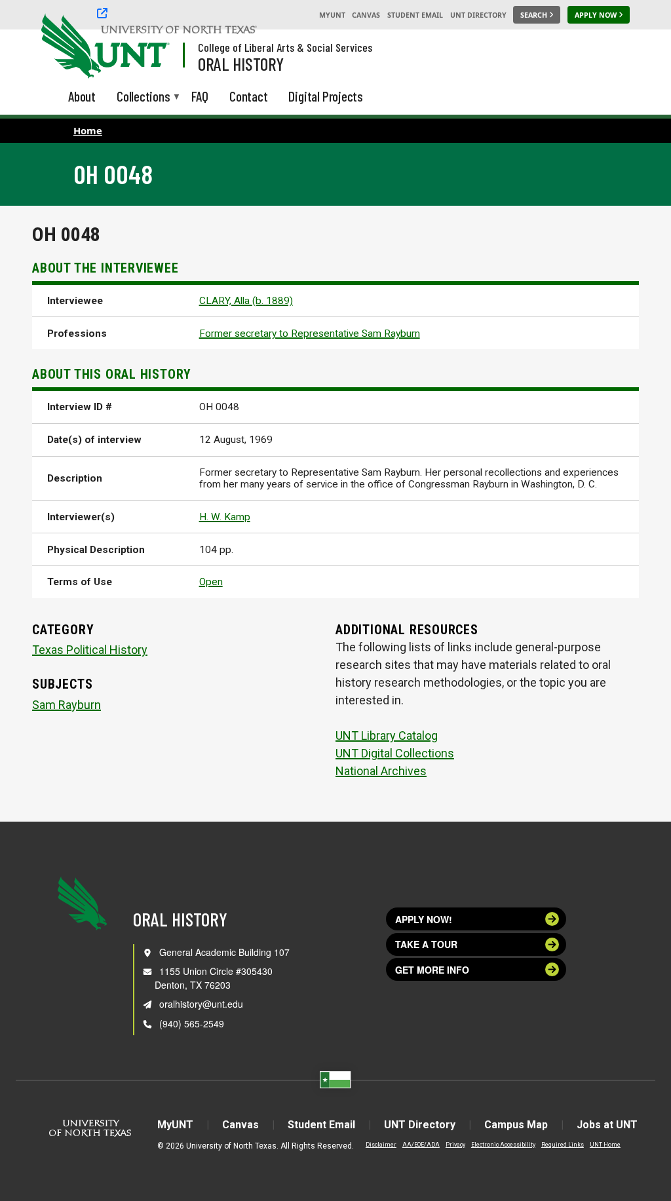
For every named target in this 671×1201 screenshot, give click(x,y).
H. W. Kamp (224, 517)
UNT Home (605, 1144)
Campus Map (516, 1124)
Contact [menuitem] (248, 96)
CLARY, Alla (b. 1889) (246, 301)
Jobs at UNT (607, 1124)
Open (211, 582)
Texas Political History (89, 650)
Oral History (241, 63)
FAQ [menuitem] (199, 96)
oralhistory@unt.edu (201, 1003)
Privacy (455, 1144)
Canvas (366, 15)
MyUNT (332, 15)
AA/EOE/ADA (421, 1144)
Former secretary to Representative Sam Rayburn (309, 333)
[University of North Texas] (66, 44)
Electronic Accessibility (503, 1144)
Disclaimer (381, 1144)
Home (87, 130)
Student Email (415, 15)
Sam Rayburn (66, 705)
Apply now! (423, 919)
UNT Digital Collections (395, 753)
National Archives (381, 771)
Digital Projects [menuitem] (325, 96)
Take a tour (426, 944)
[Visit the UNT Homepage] (149, 47)
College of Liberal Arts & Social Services (285, 47)
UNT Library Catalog (387, 735)
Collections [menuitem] (143, 97)
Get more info (432, 969)
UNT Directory (478, 15)
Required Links (562, 1144)
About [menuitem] (82, 96)
